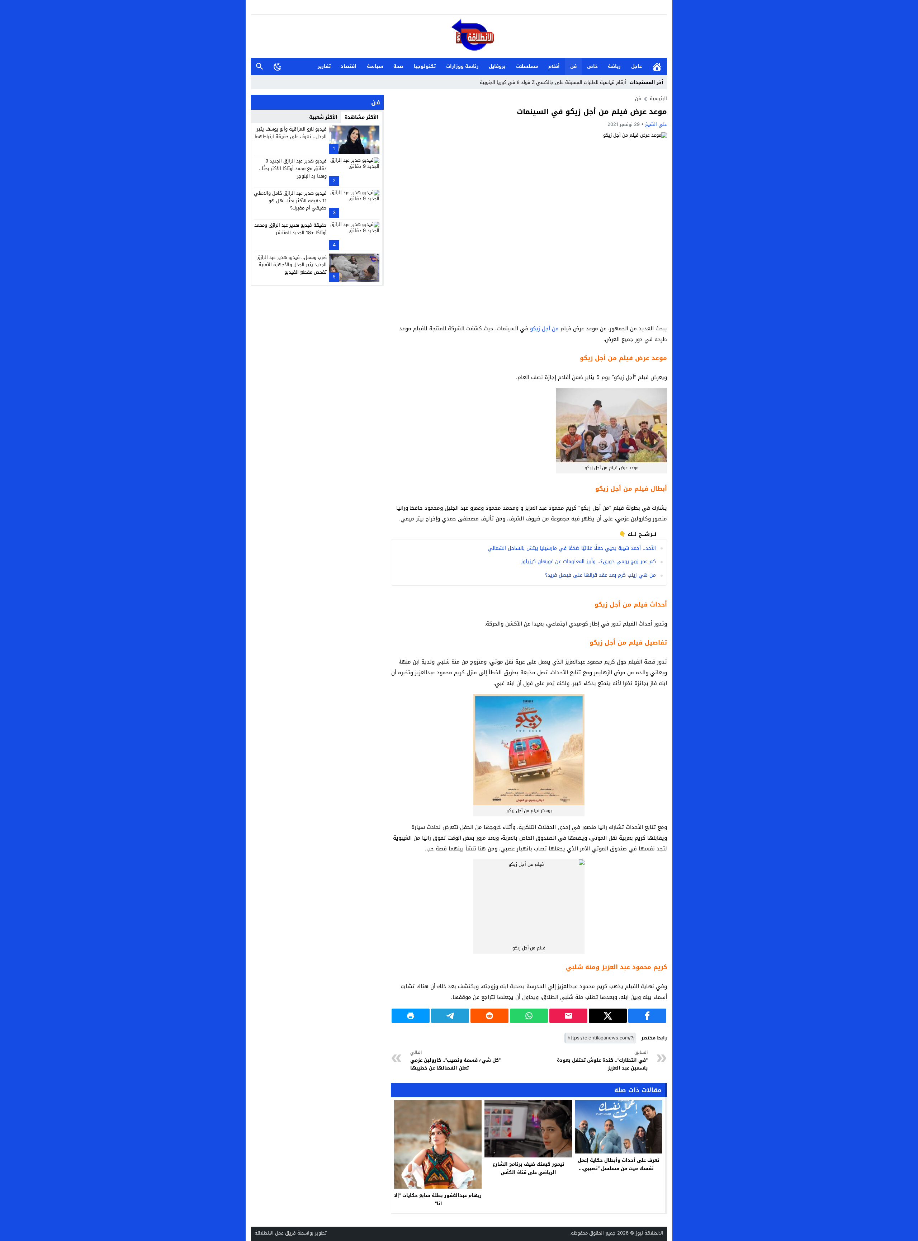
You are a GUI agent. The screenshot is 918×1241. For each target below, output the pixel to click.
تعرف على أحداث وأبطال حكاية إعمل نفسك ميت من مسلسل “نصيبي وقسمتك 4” (618, 1168)
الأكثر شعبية (323, 117)
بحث (259, 66)
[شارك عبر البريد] (568, 1015)
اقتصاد (348, 66)
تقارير (324, 66)
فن (573, 66)
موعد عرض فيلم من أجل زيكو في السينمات (592, 111)
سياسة (375, 66)
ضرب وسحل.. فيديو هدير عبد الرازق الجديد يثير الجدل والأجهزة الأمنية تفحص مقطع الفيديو (291, 265)
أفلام (554, 66)
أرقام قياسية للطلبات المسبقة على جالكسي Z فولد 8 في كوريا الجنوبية (553, 82)
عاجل (636, 66)
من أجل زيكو (544, 329)
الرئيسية (657, 67)
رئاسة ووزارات (462, 66)
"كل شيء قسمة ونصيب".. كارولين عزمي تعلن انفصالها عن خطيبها (455, 1060)
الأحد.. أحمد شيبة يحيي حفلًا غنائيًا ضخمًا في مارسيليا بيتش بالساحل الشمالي (572, 548)
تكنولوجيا (425, 66)
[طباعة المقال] (410, 1015)
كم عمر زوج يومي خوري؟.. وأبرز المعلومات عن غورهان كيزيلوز (588, 561)
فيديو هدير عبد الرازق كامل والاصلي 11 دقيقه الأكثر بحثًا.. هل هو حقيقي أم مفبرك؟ (290, 201)
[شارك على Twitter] (608, 1015)
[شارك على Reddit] (489, 1015)
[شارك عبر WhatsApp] (529, 1015)
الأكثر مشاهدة (361, 117)
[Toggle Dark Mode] (277, 66)
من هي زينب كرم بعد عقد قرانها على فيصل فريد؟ (600, 575)
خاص (592, 66)
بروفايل (497, 66)
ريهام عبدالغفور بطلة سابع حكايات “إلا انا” (438, 1199)
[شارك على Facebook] (647, 1015)
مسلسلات (527, 66)
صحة (398, 66)
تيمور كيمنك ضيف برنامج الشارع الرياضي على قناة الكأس (528, 1168)
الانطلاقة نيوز (649, 1232)
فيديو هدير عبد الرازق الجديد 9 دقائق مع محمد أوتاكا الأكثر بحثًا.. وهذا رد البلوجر (293, 168)
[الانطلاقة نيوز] (459, 36)
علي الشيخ (656, 124)
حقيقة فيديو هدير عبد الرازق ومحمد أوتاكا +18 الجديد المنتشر (290, 229)
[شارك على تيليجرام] (450, 1015)
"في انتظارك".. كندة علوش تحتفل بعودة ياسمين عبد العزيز (602, 1060)
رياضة (614, 66)
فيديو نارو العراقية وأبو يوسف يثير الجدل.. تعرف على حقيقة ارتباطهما (291, 132)
